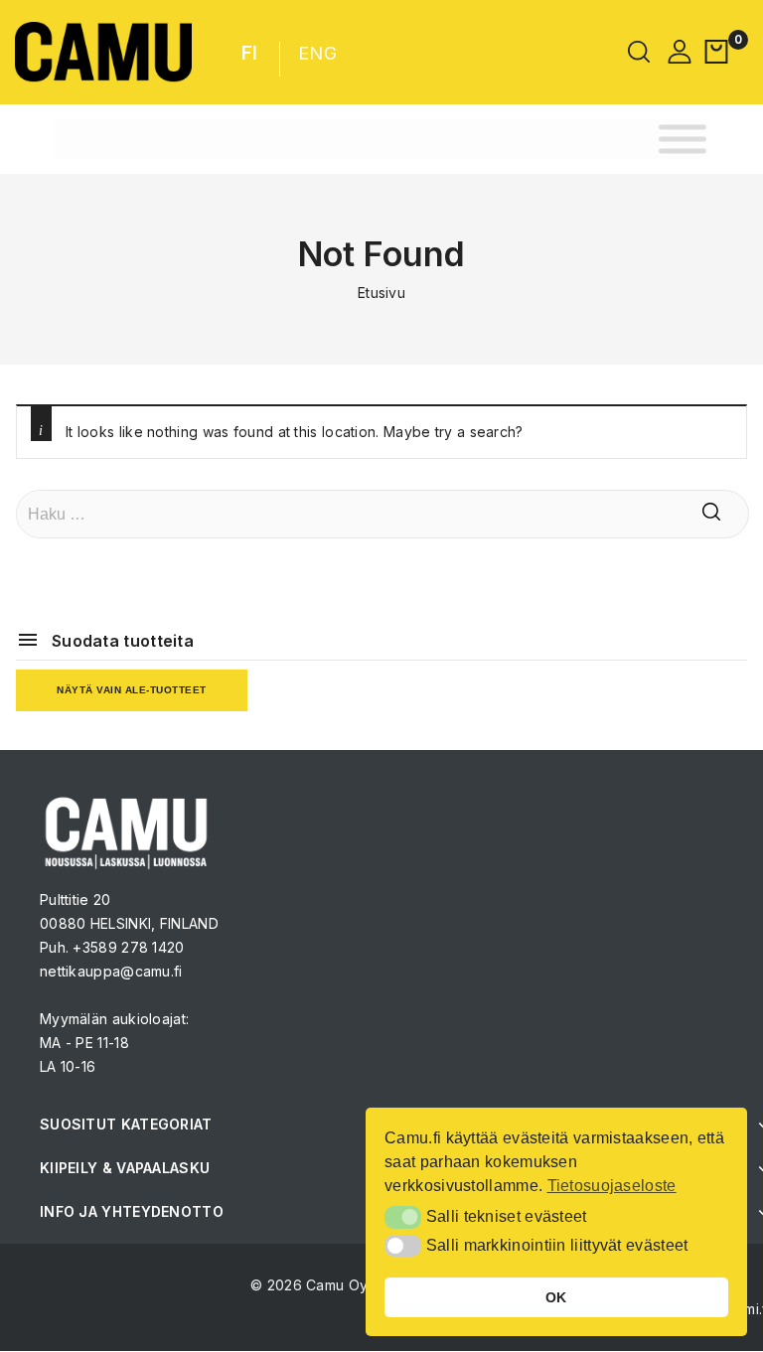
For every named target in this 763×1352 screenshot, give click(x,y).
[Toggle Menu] (682, 138)
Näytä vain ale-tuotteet (132, 689)
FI (249, 53)
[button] (402, 1217)
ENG (317, 53)
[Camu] (103, 52)
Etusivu (381, 292)
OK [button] (556, 1297)
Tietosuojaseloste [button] (612, 1185)
